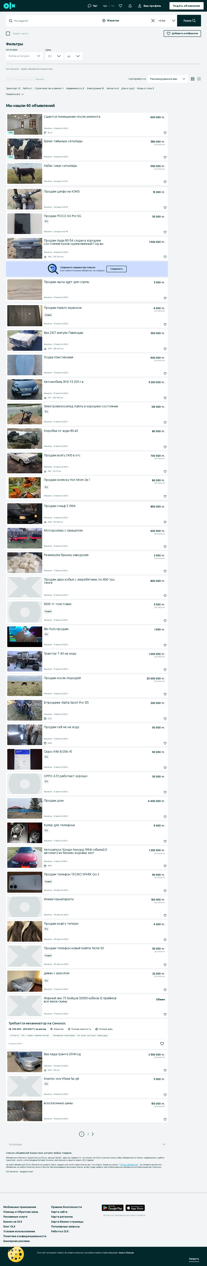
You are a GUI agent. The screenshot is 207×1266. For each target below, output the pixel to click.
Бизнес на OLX (12, 1221)
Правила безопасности (66, 1207)
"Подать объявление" (129, 1164)
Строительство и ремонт (49, 88)
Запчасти (112, 88)
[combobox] (54, 21)
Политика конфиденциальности (24, 1236)
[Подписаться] (162, 1044)
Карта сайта (59, 1211)
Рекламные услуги (15, 1216)
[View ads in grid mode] (199, 79)
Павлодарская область (24, 79)
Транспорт (13, 88)
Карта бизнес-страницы (67, 1221)
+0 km (161, 20)
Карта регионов (62, 1216)
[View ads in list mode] (193, 79)
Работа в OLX (60, 1231)
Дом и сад (128, 88)
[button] (130, 5)
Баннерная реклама (16, 1241)
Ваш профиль (152, 5)
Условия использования (19, 1231)
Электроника (95, 88)
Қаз (105, 5)
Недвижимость (75, 88)
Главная (9, 79)
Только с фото (20, 33)
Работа (27, 88)
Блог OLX (9, 1226)
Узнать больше (126, 1252)
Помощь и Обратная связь (20, 1211)
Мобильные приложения (19, 1207)
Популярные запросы (65, 1226)
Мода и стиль (145, 88)
